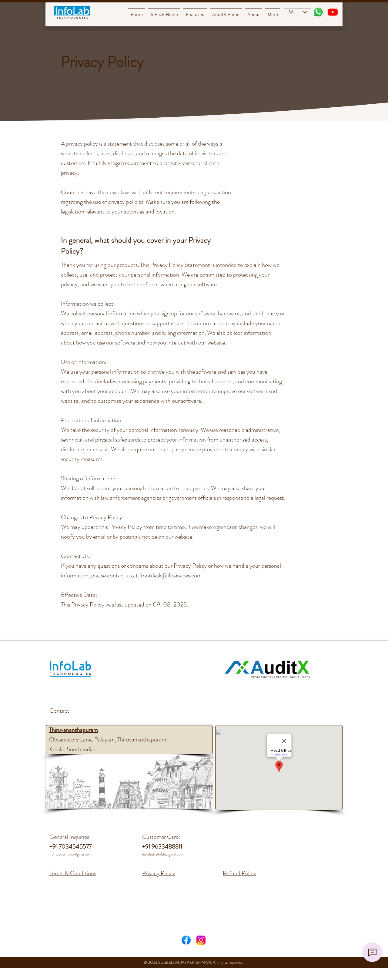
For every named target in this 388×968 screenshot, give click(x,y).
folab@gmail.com (170, 854)
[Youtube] (333, 12)
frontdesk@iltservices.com (170, 575)
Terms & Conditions (72, 873)
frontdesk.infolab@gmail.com (70, 854)
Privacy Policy (158, 873)
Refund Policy (239, 873)
